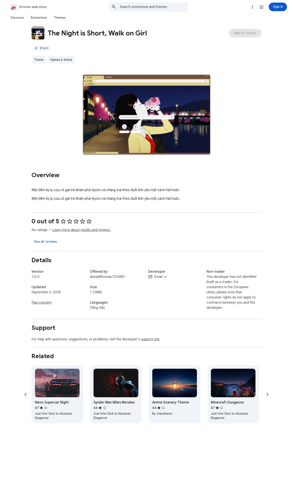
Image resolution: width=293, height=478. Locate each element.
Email (158, 277)
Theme (38, 60)
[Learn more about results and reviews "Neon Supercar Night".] (46, 408)
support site (150, 339)
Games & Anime (61, 60)
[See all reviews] (45, 241)
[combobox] (154, 6)
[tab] (17, 17)
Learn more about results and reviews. (81, 230)
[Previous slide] (25, 394)
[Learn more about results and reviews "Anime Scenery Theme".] (163, 408)
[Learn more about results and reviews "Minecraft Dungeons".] (221, 408)
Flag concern (41, 302)
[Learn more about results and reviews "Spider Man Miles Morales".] (104, 408)
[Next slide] (267, 394)
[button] (261, 7)
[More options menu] (252, 7)
